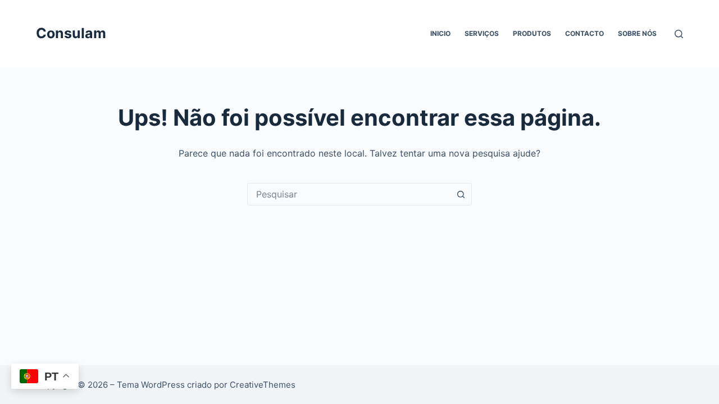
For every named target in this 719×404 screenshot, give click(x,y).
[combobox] (349, 194)
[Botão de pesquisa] (460, 194)
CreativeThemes (262, 384)
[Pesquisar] (679, 34)
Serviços (482, 33)
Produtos (532, 33)
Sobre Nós (637, 33)
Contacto (584, 33)
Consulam (71, 33)
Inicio (440, 33)
